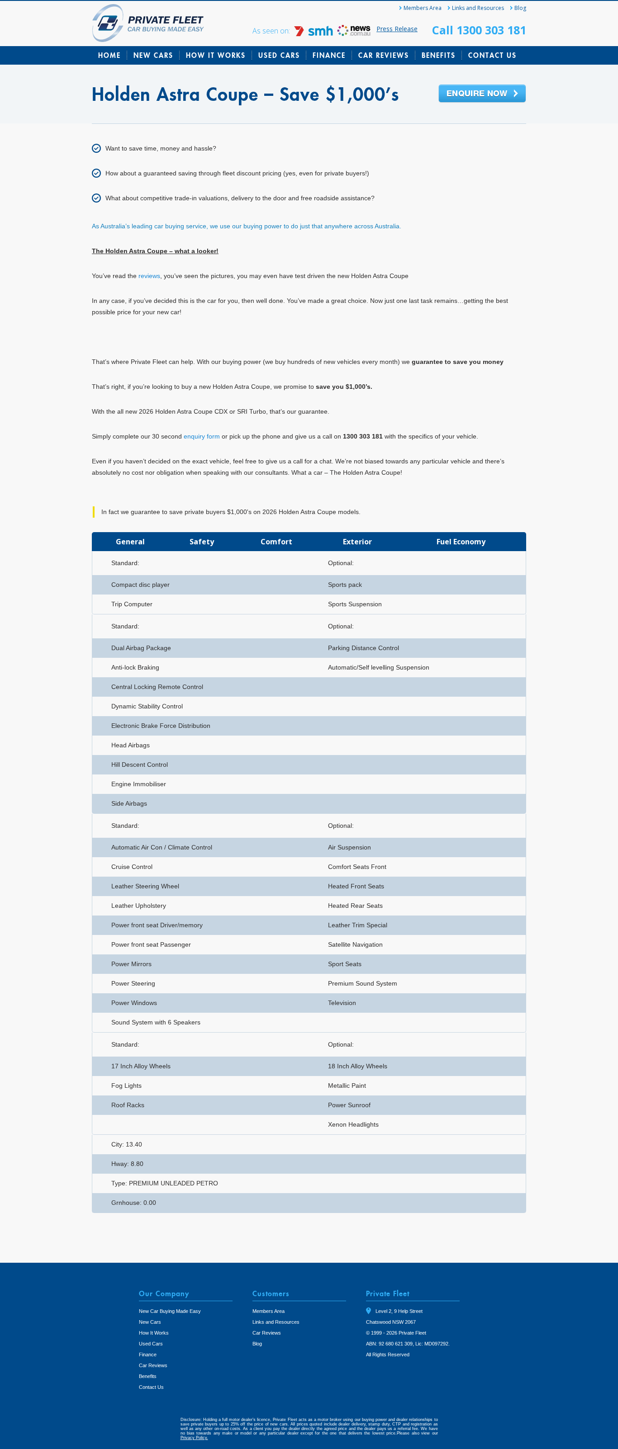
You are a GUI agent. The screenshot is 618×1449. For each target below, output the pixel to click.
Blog (520, 8)
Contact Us (492, 55)
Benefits (439, 55)
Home (109, 55)
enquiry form (202, 436)
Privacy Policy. (194, 1437)
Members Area (423, 8)
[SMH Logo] (314, 34)
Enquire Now (482, 94)
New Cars (153, 55)
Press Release (397, 28)
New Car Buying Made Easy (170, 1311)
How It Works (216, 55)
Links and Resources (478, 8)
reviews (149, 275)
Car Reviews (383, 55)
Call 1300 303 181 (479, 30)
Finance (329, 55)
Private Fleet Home (148, 23)
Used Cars (279, 55)
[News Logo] (354, 34)
